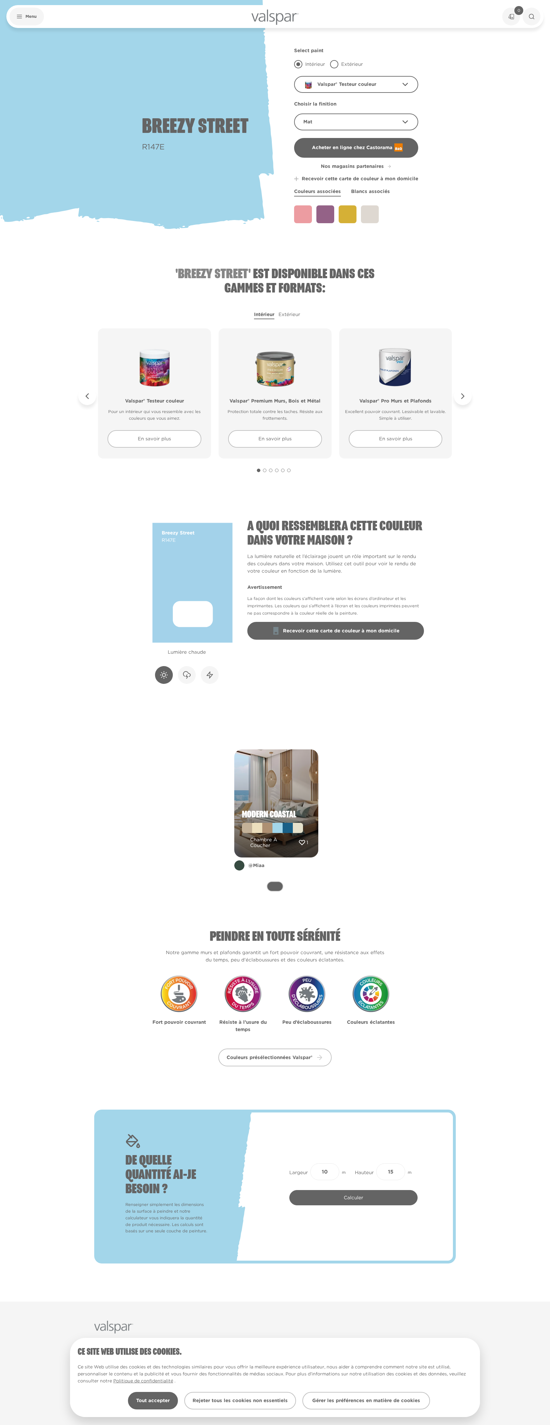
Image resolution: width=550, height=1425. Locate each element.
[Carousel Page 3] (270, 470)
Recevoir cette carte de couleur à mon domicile (360, 179)
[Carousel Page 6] (289, 470)
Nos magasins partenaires (352, 166)
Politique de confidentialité (143, 1380)
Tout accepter (153, 1400)
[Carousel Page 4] (277, 470)
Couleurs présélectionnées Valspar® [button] (270, 1057)
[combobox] (356, 84)
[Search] (531, 16)
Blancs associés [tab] (370, 191)
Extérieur (289, 314)
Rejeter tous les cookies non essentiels (240, 1400)
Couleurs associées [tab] (317, 191)
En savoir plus (154, 439)
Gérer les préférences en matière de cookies (366, 1400)
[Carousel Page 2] (264, 470)
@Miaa (256, 865)
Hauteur (364, 1172)
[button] (27, 16)
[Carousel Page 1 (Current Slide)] (258, 470)
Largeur (298, 1172)
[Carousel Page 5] (283, 470)
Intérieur (264, 314)
